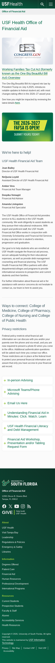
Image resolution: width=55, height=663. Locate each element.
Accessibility (8, 651)
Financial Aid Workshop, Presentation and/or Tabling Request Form (26, 443)
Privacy (5, 648)
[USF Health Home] (12, 4)
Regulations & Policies (13, 542)
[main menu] (51, 4)
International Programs (13, 588)
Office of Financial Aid (13, 11)
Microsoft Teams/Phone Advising (23, 391)
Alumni (5, 615)
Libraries (6, 552)
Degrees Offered (10, 564)
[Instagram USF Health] (23, 506)
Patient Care (8, 569)
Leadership (7, 537)
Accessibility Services (13, 620)
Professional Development (15, 584)
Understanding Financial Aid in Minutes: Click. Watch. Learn (28, 414)
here (17, 103)
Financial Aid (8, 574)
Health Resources (11, 625)
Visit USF (42, 648)
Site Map (16, 648)
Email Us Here (17, 403)
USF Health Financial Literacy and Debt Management (27, 427)
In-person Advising (20, 380)
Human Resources (11, 579)
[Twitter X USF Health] (10, 506)
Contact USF (29, 648)
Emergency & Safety (12, 547)
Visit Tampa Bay (10, 532)
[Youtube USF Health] (16, 506)
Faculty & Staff (9, 611)
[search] (42, 4)
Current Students (10, 601)
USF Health (8, 528)
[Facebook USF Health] (4, 506)
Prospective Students (12, 606)
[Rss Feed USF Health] (29, 506)
